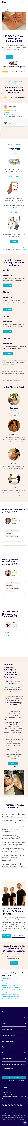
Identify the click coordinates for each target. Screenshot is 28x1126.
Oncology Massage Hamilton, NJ (10, 999)
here (24, 249)
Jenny (14, 622)
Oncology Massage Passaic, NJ (10, 985)
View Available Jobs (18, 935)
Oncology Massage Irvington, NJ (10, 996)
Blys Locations (10, 9)
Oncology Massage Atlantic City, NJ (11, 994)
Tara (13, 570)
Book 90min (8, 331)
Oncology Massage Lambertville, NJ (11, 990)
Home (3, 9)
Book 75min (8, 309)
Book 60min (8, 285)
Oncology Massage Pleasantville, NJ (11, 992)
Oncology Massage (10, 687)
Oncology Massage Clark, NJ (9, 978)
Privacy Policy (17, 1083)
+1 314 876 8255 (7, 1094)
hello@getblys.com (7, 1092)
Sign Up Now (6, 935)
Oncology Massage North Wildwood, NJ (12, 983)
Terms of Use (7, 1083)
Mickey (14, 518)
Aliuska (11, 123)
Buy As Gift (18, 57)
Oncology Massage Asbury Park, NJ (11, 987)
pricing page (13, 375)
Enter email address (7, 1068)
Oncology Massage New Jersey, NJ (11, 981)
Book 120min (8, 353)
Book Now (9, 57)
